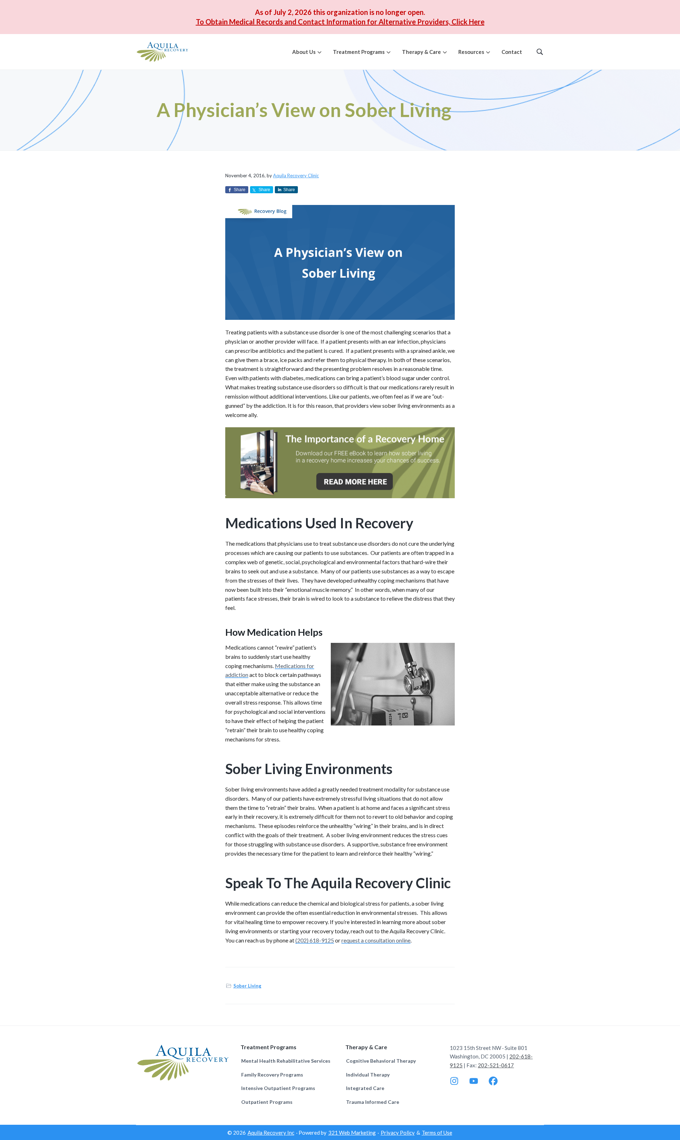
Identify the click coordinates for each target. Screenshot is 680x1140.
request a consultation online (375, 940)
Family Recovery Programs (272, 1075)
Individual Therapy (368, 1075)
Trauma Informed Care (372, 1102)
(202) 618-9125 (314, 940)
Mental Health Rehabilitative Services (285, 1061)
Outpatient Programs (267, 1102)
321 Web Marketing (352, 1132)
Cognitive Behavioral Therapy (381, 1061)
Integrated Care (365, 1088)
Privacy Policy (398, 1132)
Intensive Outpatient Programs (278, 1088)
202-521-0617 (496, 1065)
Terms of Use (437, 1132)
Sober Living (247, 986)
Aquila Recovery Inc (271, 1132)
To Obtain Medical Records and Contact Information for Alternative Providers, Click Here (340, 21)
